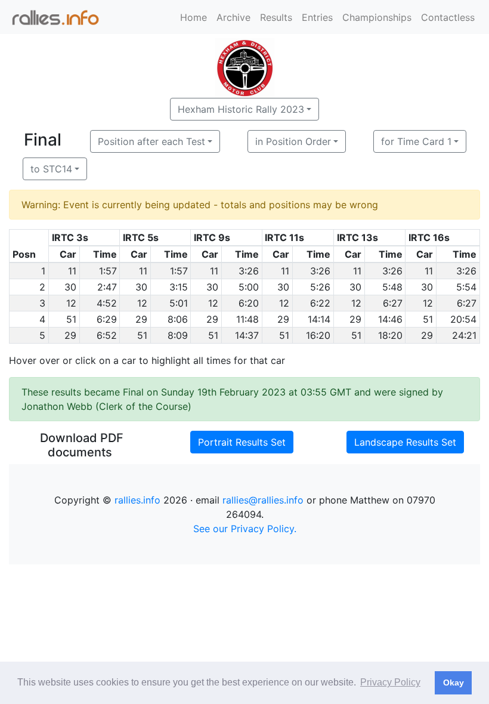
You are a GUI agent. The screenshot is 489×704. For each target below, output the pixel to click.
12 (71, 303)
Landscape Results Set (405, 442)
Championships (376, 17)
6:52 (107, 335)
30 (70, 287)
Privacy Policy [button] (390, 682)
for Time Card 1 (416, 141)
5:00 (249, 287)
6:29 (107, 319)
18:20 (390, 335)
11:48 (247, 319)
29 (141, 319)
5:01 (178, 303)
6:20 (249, 303)
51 (71, 319)
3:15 (178, 287)
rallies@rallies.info (263, 500)
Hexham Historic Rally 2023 (241, 109)
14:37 (247, 335)
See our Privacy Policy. (244, 529)
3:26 (249, 271)
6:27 (393, 303)
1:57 (108, 271)
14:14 (319, 319)
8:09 (178, 335)
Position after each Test (151, 141)
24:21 (464, 335)
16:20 (318, 335)
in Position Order (293, 141)
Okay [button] (453, 682)
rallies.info (137, 500)
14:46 (390, 319)
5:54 (466, 287)
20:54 (463, 319)
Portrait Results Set (242, 442)
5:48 (392, 287)
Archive (233, 17)
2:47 (107, 287)
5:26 (320, 287)
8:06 (178, 319)
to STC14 (51, 169)
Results (276, 17)
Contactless (448, 17)
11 (72, 271)
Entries (317, 17)
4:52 (107, 303)
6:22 (320, 303)
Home (193, 17)
